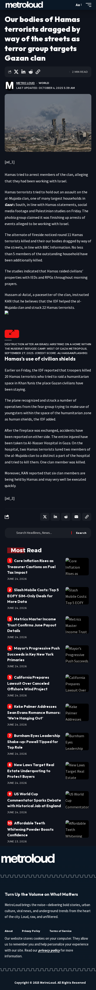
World (44, 83)
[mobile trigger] (87, 5)
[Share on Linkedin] (23, 72)
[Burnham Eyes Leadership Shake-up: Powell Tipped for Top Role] (77, 741)
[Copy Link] (37, 72)
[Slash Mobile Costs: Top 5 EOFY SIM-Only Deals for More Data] (77, 595)
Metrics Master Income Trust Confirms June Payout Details (31, 625)
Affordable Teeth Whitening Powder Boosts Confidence (30, 829)
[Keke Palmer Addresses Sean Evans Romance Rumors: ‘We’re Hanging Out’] (77, 712)
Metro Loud (25, 83)
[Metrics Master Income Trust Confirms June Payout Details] (77, 625)
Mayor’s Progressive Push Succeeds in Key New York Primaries (33, 654)
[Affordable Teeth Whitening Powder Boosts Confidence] (77, 829)
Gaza (8, 204)
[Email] (76, 517)
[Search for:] (42, 533)
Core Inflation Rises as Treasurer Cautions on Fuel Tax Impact (31, 566)
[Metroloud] (24, 5)
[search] (70, 5)
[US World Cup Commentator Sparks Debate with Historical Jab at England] (77, 800)
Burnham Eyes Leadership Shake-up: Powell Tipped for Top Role (33, 741)
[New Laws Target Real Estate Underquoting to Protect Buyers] (77, 770)
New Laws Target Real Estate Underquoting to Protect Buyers (30, 770)
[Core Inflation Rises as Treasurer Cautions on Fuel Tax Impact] (77, 566)
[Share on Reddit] (30, 72)
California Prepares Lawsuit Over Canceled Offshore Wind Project (28, 683)
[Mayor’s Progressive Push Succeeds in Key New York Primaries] (77, 654)
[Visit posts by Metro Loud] (9, 85)
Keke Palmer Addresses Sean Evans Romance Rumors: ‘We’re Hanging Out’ (33, 712)
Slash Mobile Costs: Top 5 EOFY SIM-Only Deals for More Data (33, 595)
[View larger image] (12, 334)
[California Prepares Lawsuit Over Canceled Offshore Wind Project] (77, 683)
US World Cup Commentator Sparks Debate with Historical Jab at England (34, 800)
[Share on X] (16, 72)
